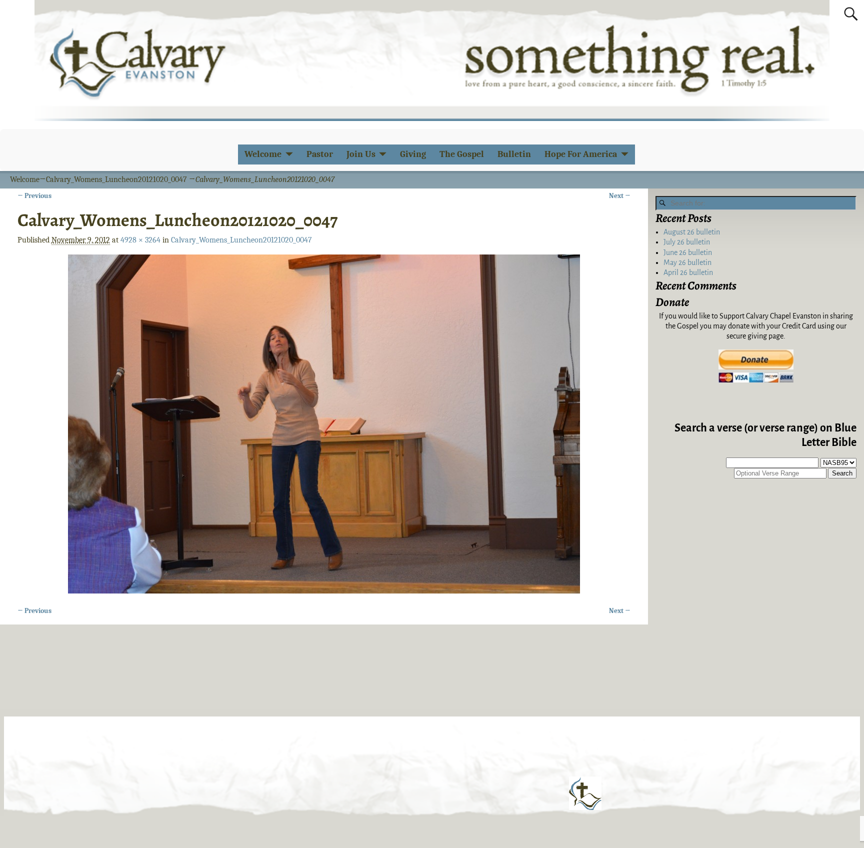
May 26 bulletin (688, 262)
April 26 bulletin (688, 272)
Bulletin (514, 154)
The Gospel (462, 154)
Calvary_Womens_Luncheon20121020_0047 (116, 179)
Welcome (263, 154)
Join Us (361, 154)
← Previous (35, 196)
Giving (413, 154)
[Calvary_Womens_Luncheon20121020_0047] (324, 424)
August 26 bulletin (692, 232)
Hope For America (580, 154)
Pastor (319, 154)
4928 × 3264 (140, 240)
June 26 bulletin (688, 252)
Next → (619, 196)
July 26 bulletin (687, 242)
